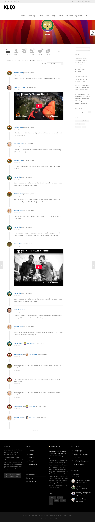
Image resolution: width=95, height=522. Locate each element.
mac (83, 127)
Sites (24, 52)
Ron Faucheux (18, 144)
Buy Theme (69, 16)
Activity (8, 55)
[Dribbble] (11, 1)
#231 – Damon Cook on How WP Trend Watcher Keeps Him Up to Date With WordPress (57, 454)
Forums (48, 55)
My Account (79, 16)
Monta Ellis (17, 177)
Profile (16, 55)
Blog (53, 16)
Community (31, 16)
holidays (78, 127)
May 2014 (31, 478)
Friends (32, 52)
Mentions (17, 60)
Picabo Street (18, 244)
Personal (10, 60)
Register (88, 1)
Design (82, 124)
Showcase (32, 457)
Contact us (73, 1)
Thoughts (32, 461)
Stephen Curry (18, 354)
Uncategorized (33, 464)
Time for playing (79, 464)
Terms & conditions (43, 519)
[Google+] (15, 1)
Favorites (25, 60)
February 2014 (32, 481)
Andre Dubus (33, 417)
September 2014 (33, 475)
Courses (31, 450)
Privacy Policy (54, 519)
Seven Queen (67, 515)
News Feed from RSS (55, 446)
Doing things (78, 450)
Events (31, 454)
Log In (81, 1)
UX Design (77, 457)
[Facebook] (8, 1)
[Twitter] (5, 1)
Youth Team (78, 71)
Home (23, 16)
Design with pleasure (81, 58)
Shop (48, 16)
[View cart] (86, 16)
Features (41, 16)
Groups (40, 52)
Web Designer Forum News (82, 67)
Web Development (80, 69)
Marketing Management (81, 461)
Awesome (78, 121)
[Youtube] (18, 1)
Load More (35, 430)
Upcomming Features (81, 60)
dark (77, 124)
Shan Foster (30, 343)
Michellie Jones (18, 72)
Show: (44, 64)
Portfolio (60, 16)
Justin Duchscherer (19, 87)
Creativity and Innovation (81, 454)
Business (85, 121)
